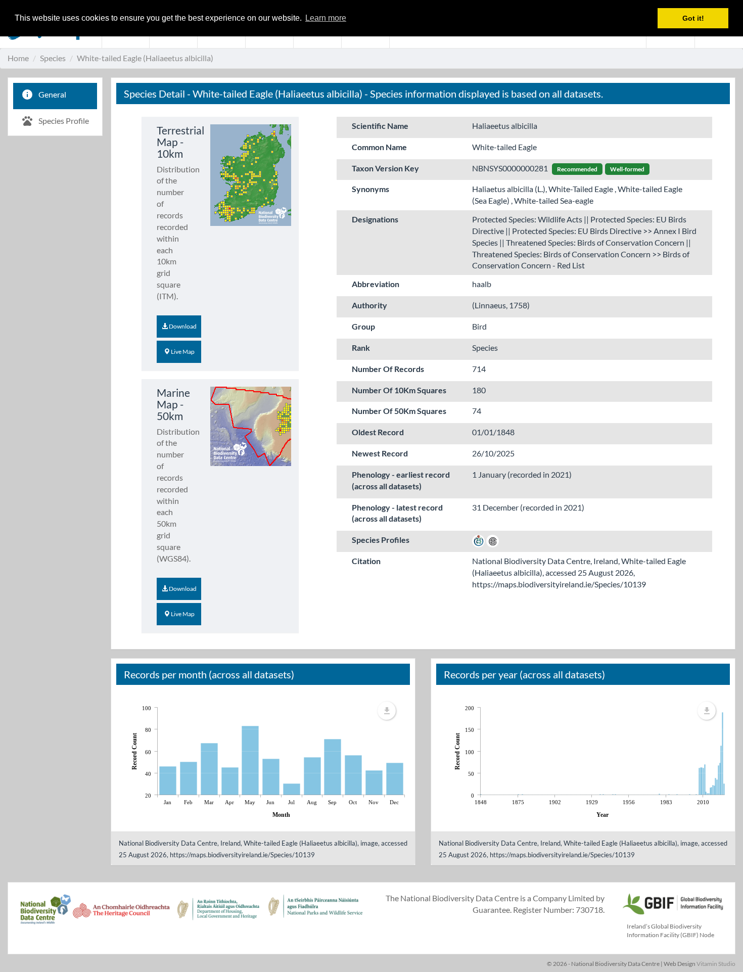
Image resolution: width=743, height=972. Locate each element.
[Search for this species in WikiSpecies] (478, 539)
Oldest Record (378, 432)
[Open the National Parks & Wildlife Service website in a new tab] (315, 915)
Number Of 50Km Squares (399, 410)
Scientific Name (380, 125)
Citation (366, 561)
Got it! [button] (693, 18)
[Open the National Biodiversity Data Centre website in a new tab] (45, 915)
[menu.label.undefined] (387, 711)
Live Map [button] (182, 351)
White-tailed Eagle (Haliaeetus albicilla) (145, 58)
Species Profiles (380, 539)
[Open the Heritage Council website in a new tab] (121, 915)
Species (53, 58)
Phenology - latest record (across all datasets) (397, 513)
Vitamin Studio (715, 963)
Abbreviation (375, 284)
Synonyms (370, 189)
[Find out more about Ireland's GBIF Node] (672, 902)
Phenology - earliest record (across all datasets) (401, 480)
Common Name (379, 147)
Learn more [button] (325, 18)
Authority (369, 305)
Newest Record (380, 453)
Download (182, 326)
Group (363, 326)
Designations (375, 219)
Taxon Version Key (385, 168)
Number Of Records (388, 369)
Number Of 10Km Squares (399, 390)
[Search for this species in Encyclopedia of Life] (492, 539)
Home (18, 58)
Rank (361, 347)
